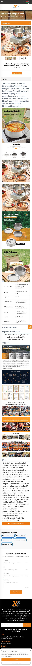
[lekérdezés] (30, 327)
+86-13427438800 (6, 643)
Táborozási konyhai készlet (16, 16)
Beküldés (16, 592)
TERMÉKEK (6, 16)
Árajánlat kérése (17, 73)
